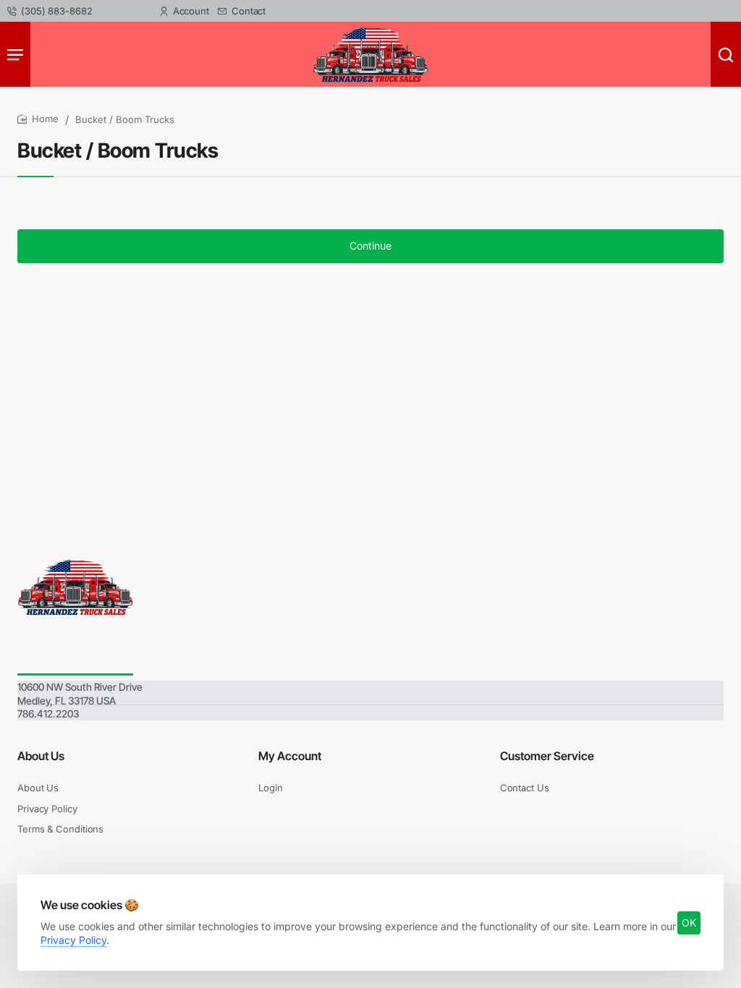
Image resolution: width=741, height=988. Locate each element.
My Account (289, 756)
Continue (370, 245)
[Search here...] (726, 54)
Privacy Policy (73, 940)
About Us (40, 756)
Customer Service (547, 756)
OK (689, 922)
